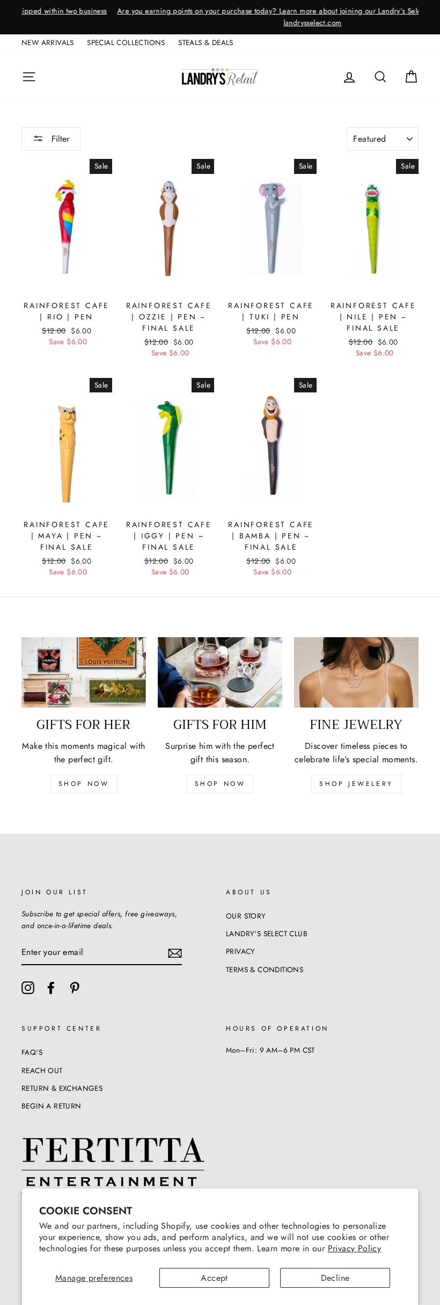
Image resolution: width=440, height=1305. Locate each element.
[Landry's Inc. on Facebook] (51, 987)
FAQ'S (31, 1052)
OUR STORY (246, 915)
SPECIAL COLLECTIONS (126, 42)
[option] (220, 17)
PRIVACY (240, 951)
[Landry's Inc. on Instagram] (27, 987)
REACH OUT (42, 1070)
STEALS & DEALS (205, 42)
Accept (214, 1278)
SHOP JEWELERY (356, 784)
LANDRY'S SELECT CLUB (266, 933)
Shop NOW (220, 784)
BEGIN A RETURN (51, 1105)
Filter (59, 139)
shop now (83, 784)
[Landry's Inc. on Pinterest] (74, 987)
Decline (335, 1278)
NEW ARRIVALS (47, 42)
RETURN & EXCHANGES (61, 1088)
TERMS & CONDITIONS (264, 969)
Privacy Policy (355, 1248)
